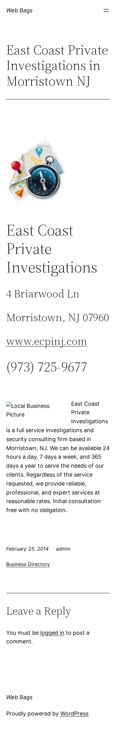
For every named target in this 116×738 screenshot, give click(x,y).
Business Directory (28, 564)
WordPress (74, 713)
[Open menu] (106, 10)
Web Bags (19, 10)
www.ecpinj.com (46, 341)
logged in (52, 632)
